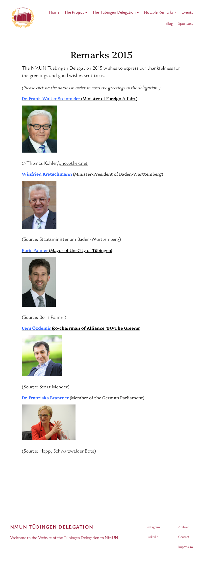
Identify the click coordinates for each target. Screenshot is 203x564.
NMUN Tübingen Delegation (51, 526)
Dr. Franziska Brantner (83, 397)
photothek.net (73, 163)
